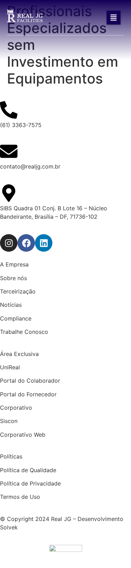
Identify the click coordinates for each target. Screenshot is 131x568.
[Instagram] (8, 243)
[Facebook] (26, 243)
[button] (114, 18)
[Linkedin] (43, 243)
